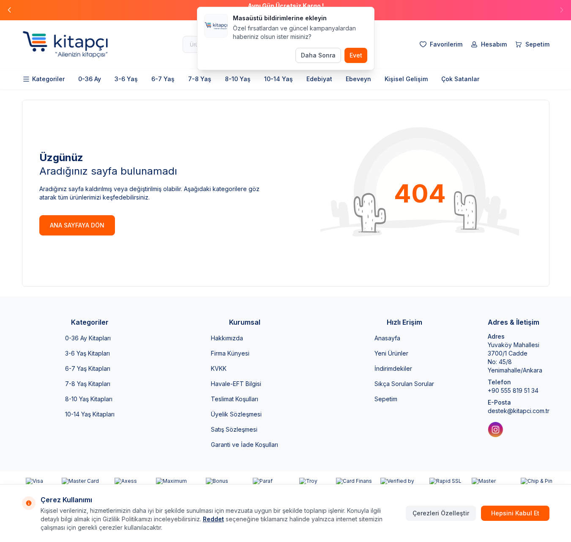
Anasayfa (387, 338)
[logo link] (72, 44)
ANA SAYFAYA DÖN (77, 225)
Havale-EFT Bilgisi (236, 383)
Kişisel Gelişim (406, 78)
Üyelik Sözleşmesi (236, 414)
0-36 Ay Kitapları (88, 338)
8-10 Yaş (238, 78)
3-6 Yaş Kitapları (87, 353)
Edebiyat (319, 78)
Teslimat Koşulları (234, 398)
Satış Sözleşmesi (234, 429)
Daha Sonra (318, 55)
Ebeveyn (358, 78)
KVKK (219, 368)
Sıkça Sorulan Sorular (404, 383)
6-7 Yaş (163, 78)
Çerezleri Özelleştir (441, 513)
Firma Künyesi (230, 353)
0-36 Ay (89, 78)
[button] (9, 10)
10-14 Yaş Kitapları (90, 414)
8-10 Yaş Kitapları (88, 398)
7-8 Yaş (199, 78)
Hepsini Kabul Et (515, 513)
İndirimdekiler (393, 368)
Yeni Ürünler (391, 353)
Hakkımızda (227, 338)
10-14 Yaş (278, 78)
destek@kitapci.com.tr (518, 410)
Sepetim (385, 398)
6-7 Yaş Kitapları (87, 368)
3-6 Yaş (126, 78)
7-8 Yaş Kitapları (87, 383)
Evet (356, 55)
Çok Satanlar (460, 78)
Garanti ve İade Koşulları (244, 444)
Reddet (213, 519)
